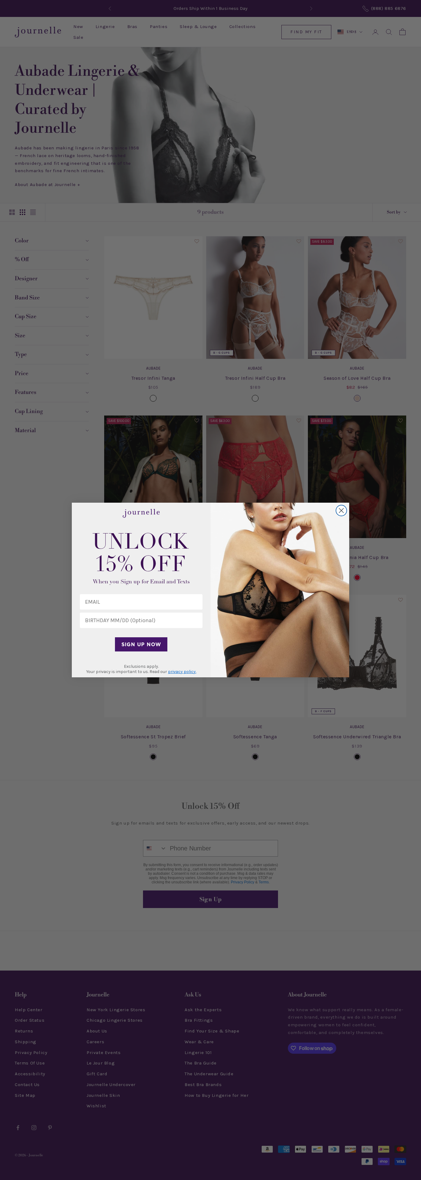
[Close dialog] (341, 510)
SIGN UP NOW (141, 644)
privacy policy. (182, 671)
